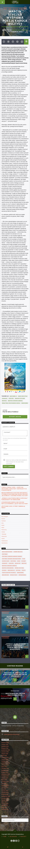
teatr (23, 570)
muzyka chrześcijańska (15, 400)
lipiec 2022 (4, 802)
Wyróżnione (4, 543)
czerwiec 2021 (5, 809)
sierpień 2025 (5, 753)
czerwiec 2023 (5, 781)
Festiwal (4, 521)
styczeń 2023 (5, 791)
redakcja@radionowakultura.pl (11, 734)
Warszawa (25, 403)
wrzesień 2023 (5, 776)
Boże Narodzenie (7, 551)
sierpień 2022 (5, 800)
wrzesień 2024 (5, 765)
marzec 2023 (5, 787)
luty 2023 (4, 789)
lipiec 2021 (4, 807)
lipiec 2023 (4, 779)
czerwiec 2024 (5, 768)
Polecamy (15, 9)
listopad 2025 (5, 748)
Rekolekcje (11, 570)
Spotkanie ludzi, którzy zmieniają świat (13, 507)
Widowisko (5, 575)
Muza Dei (17, 563)
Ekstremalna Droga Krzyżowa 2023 (15, 694)
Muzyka (4, 400)
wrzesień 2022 (5, 798)
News (9, 9)
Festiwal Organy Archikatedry (11, 558)
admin (4, 606)
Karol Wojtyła (22, 396)
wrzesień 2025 (5, 752)
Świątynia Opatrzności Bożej (11, 403)
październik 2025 (6, 750)
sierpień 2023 (5, 778)
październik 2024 (6, 763)
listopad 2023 (5, 772)
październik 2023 (6, 774)
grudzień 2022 (5, 792)
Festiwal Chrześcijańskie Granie (12, 556)
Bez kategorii (5, 516)
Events (3, 518)
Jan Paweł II (13, 396)
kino (18, 561)
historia (13, 561)
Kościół (11, 398)
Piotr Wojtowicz (20, 30)
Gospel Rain (5, 561)
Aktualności (13, 836)
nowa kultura (19, 568)
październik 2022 (6, 796)
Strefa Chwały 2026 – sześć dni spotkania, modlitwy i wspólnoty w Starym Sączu (14, 489)
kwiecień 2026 (5, 742)
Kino (3, 523)
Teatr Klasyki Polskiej (9, 572)
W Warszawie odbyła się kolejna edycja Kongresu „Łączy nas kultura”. (15, 503)
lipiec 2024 (4, 766)
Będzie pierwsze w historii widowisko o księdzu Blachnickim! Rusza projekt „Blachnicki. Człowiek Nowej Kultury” (15, 494)
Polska (4, 570)
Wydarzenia (22, 9)
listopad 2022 (5, 794)
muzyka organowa (8, 568)
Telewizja (4, 534)
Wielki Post (13, 575)
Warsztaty (4, 536)
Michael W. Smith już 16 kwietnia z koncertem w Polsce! (15, 674)
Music (5, 9)
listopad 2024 (5, 761)
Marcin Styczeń (20, 398)
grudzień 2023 (5, 770)
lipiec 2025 (4, 755)
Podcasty (23, 836)
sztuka (18, 570)
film (23, 558)
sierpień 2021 (5, 805)
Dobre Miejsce (18, 551)
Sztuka (3, 532)
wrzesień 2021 (5, 804)
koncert (4, 398)
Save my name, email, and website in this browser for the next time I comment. (16, 460)
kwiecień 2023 (5, 785)
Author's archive (15, 417)
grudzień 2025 (5, 746)
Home (4, 836)
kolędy (24, 561)
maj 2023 (4, 783)
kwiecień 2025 (5, 757)
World (3, 538)
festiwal (4, 554)
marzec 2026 (5, 744)
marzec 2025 (5, 759)
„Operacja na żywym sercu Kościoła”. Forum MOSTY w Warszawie (15, 499)
